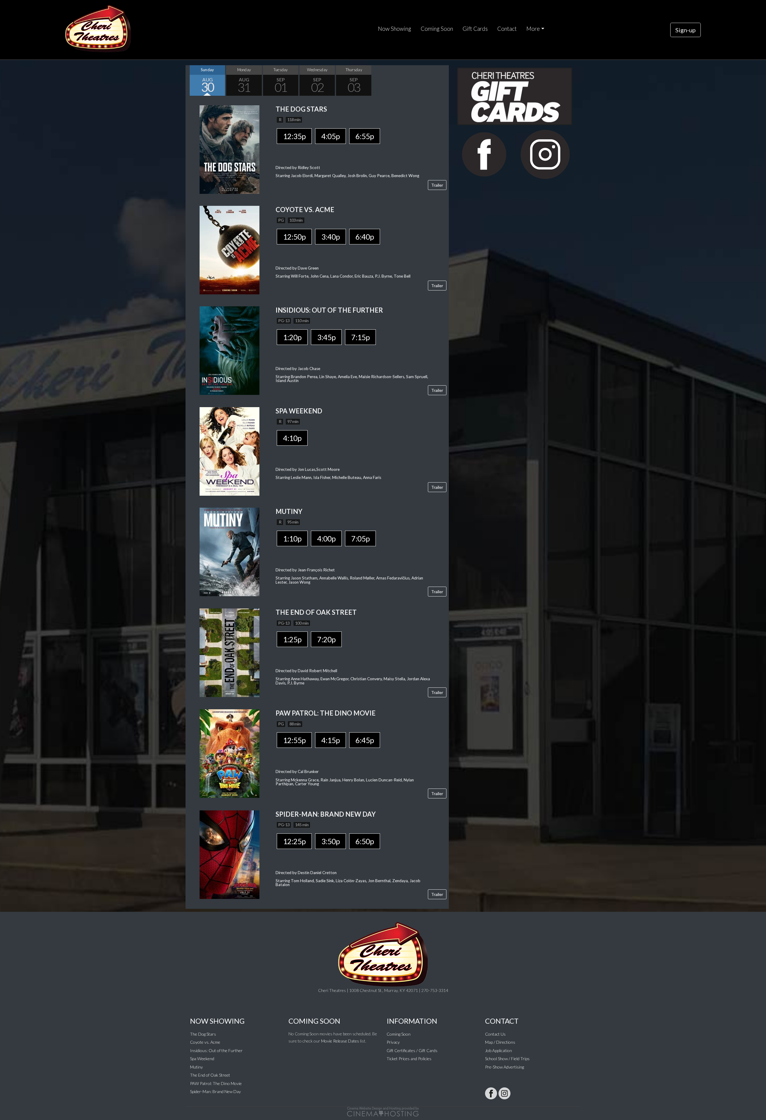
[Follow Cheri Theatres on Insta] (504, 1093)
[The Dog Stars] (229, 149)
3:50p (330, 841)
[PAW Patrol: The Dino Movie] (229, 753)
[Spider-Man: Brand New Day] (229, 854)
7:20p (326, 639)
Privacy (393, 1042)
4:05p (330, 136)
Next (443, 80)
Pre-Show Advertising (504, 1066)
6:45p (364, 740)
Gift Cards (475, 28)
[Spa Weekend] (229, 451)
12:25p (294, 841)
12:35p (294, 136)
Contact (507, 28)
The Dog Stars (203, 1034)
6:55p (364, 136)
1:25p (292, 639)
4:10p (292, 437)
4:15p (330, 740)
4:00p (326, 538)
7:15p (360, 337)
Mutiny (196, 1066)
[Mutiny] (229, 551)
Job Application (498, 1050)
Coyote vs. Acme (205, 1042)
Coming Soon (437, 28)
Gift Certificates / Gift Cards (412, 1050)
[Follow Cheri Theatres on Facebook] (491, 1093)
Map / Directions (500, 1042)
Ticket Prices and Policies (409, 1058)
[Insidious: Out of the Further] (229, 350)
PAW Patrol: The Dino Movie (216, 1083)
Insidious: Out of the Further (216, 1050)
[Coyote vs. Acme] (229, 249)
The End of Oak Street (210, 1075)
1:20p (292, 337)
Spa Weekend (202, 1058)
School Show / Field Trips (507, 1058)
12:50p (294, 236)
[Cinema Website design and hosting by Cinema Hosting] (383, 1111)
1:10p (292, 538)
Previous (191, 80)
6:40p (364, 236)
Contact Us (495, 1034)
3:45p (326, 337)
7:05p (360, 538)
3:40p (330, 236)
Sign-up (685, 30)
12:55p (294, 740)
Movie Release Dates (340, 1040)
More (533, 28)
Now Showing (394, 28)
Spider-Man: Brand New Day (215, 1091)
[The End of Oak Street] (229, 652)
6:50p (364, 841)
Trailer (437, 185)
